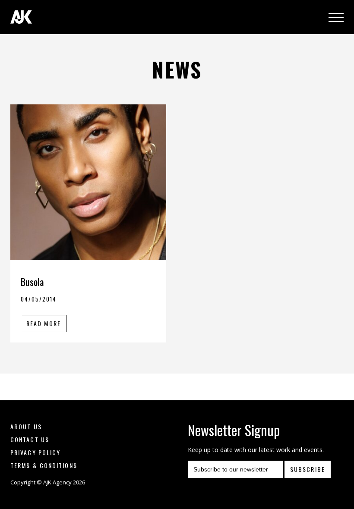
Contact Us (29, 439)
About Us (26, 426)
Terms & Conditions (43, 465)
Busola (32, 282)
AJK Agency (21, 17)
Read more (43, 323)
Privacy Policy (35, 452)
